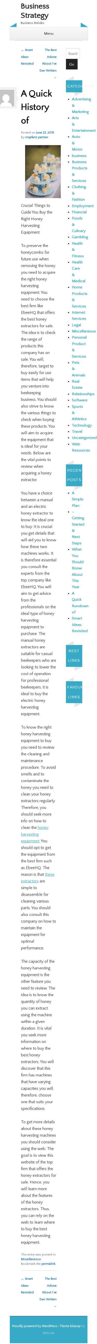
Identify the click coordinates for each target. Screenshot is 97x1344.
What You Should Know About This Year (78, 568)
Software (79, 400)
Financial (79, 212)
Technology (82, 425)
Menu (49, 33)
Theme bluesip (70, 1326)
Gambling (80, 237)
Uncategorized (84, 438)
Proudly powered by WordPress (34, 1326)
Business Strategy (35, 11)
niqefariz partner (36, 137)
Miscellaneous (31, 1259)
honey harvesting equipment (34, 834)
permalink (48, 1264)
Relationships (83, 394)
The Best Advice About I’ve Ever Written (48, 63)
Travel (77, 431)
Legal (76, 325)
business (79, 156)
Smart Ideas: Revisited (27, 56)
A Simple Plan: (77, 499)
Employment (83, 206)
